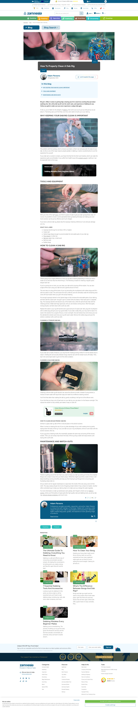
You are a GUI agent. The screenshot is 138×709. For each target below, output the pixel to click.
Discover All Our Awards (104, 657)
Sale (43, 689)
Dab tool (45, 238)
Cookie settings (110, 705)
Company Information (86, 669)
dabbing (65, 110)
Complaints (83, 689)
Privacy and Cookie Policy (87, 679)
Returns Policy (84, 682)
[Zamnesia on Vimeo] (26, 678)
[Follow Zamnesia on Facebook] (20, 678)
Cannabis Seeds (45, 667)
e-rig (45, 433)
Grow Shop (44, 682)
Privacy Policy (39, 650)
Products (56, 527)
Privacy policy (77, 700)
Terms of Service (47, 650)
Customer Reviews (66, 679)
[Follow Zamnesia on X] (29, 678)
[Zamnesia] (37, 13)
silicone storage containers (50, 495)
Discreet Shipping (65, 689)
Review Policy (84, 684)
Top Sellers (64, 674)
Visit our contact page (27, 674)
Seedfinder (64, 667)
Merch (43, 684)
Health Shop (44, 674)
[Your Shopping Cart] (103, 13)
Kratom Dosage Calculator (107, 673)
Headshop (45, 527)
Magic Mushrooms (46, 679)
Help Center (83, 667)
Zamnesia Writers (65, 684)
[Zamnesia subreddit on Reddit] (23, 681)
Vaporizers (44, 672)
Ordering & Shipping (85, 674)
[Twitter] (94, 516)
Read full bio (54, 516)
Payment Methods (85, 672)
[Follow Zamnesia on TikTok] (20, 681)
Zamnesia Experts (65, 686)
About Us (64, 677)
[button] (43, 77)
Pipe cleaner (46, 236)
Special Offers (45, 686)
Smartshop (44, 677)
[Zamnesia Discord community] (26, 681)
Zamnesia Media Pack (66, 682)
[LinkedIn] (92, 516)
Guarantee (83, 686)
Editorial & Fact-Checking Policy (88, 694)
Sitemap (63, 691)
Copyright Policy (85, 691)
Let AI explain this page (87, 77)
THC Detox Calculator (106, 667)
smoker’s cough (82, 158)
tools (56, 215)
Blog (63, 669)
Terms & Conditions (85, 677)
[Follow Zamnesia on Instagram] (23, 678)
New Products (65, 672)
